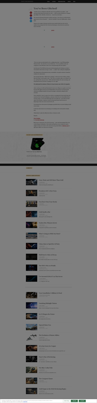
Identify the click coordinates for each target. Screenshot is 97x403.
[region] (48, 401)
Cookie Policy (25, 401)
